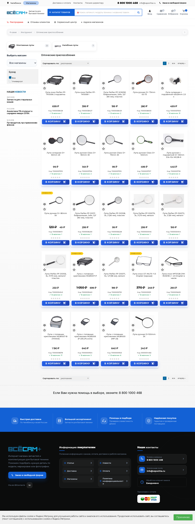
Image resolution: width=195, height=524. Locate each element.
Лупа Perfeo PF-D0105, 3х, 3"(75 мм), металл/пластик (55, 276)
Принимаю (183, 517)
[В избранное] (44, 88)
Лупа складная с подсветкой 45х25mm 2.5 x (173, 94)
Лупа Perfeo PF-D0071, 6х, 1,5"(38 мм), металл (114, 275)
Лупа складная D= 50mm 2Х (56, 154)
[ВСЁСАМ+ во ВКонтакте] (29, 485)
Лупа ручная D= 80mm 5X (55, 214)
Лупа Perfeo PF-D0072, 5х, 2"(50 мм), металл (174, 214)
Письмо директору (94, 3)
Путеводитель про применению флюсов (22, 124)
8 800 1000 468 (127, 3)
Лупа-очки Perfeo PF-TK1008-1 (85, 93)
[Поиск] (138, 12)
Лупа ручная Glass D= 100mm (144, 154)
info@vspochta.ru (147, 3)
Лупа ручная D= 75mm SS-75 (144, 93)
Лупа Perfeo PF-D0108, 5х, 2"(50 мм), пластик (114, 214)
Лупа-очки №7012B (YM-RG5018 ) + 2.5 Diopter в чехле (173, 276)
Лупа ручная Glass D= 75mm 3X (114, 154)
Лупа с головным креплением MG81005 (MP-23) (114, 336)
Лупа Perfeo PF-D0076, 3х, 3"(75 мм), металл (144, 214)
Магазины (31, 3)
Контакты (78, 3)
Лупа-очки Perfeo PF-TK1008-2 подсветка (55, 93)
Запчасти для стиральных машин (19, 101)
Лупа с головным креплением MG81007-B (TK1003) (55, 336)
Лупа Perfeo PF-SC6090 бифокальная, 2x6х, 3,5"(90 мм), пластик (114, 94)
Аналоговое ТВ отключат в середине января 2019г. (19, 112)
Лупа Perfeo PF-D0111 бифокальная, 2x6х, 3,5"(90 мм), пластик (85, 215)
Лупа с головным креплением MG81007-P (85, 275)
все (173, 63)
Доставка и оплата (62, 3)
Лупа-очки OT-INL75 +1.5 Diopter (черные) (144, 275)
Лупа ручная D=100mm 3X (144, 335)
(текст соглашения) (12, 519)
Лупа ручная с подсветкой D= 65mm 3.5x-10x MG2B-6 (173, 155)
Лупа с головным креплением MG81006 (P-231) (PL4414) (85, 336)
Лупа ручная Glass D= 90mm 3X (85, 154)
